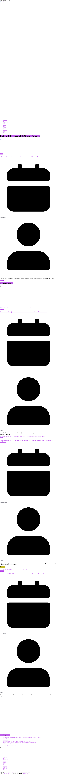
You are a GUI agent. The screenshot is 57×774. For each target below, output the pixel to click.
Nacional (5, 128)
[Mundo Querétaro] (4, 1)
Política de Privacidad (7, 743)
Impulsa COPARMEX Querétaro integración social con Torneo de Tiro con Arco (23, 573)
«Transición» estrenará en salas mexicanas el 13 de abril (20, 157)
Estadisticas (5, 740)
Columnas (5, 130)
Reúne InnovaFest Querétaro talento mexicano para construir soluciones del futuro (23, 312)
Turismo (4, 125)
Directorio (5, 738)
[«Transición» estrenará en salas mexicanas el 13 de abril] (13, 152)
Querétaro (5, 120)
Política (4, 121)
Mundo (4, 127)
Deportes (5, 131)
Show (4, 132)
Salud (4, 126)
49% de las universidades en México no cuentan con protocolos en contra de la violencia (22, 737)
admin (1, 275)
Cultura (4, 123)
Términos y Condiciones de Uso (10, 745)
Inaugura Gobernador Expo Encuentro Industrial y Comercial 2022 (17, 741)
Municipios (5, 122)
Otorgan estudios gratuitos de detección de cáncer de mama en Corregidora (19, 742)
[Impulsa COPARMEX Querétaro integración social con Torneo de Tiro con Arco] (18, 569)
